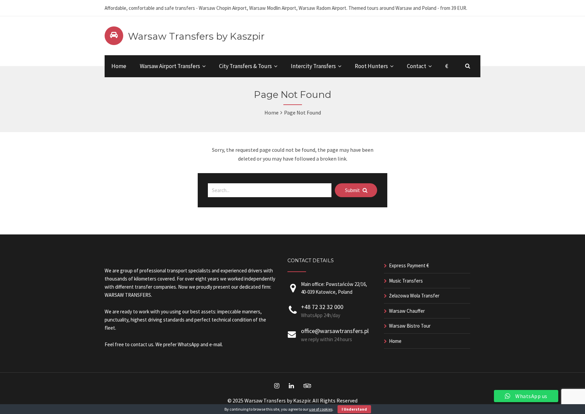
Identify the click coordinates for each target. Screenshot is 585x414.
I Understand (354, 409)
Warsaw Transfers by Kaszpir (196, 36)
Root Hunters (371, 66)
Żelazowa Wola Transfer (414, 295)
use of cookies (320, 409)
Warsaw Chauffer (407, 311)
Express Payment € (409, 265)
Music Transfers (406, 280)
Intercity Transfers (313, 66)
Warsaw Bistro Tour (410, 326)
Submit (353, 190)
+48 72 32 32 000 (322, 307)
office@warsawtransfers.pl (335, 331)
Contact (416, 66)
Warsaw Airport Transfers (170, 66)
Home (118, 66)
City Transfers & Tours (245, 66)
